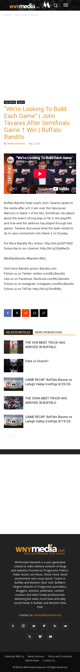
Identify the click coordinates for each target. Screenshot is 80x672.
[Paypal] (44, 626)
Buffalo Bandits (16, 143)
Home (7, 14)
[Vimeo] (40, 637)
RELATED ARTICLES (18, 332)
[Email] (34, 313)
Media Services (36, 656)
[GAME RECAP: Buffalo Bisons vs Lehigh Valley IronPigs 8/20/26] (13, 384)
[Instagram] (23, 626)
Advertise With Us (14, 656)
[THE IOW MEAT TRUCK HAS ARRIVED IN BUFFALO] (13, 347)
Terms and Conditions (60, 656)
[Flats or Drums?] (13, 365)
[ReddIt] (26, 313)
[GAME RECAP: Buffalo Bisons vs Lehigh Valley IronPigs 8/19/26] (13, 421)
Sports (34, 14)
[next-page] (12, 435)
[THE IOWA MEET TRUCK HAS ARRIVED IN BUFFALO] (13, 402)
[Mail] (34, 626)
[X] (17, 313)
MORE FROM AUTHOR (48, 332)
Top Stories (20, 14)
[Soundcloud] (65, 626)
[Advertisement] (40, 59)
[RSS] (55, 626)
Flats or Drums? (36, 361)
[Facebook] (8, 313)
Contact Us (49, 660)
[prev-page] (6, 435)
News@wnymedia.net (47, 615)
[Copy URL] (43, 313)
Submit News (32, 660)
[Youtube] (50, 637)
